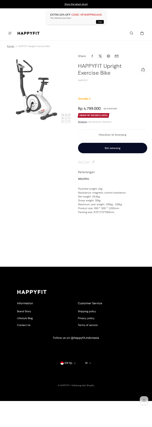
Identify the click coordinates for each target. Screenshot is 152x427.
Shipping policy (87, 311)
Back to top (24, 270)
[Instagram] (62, 348)
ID (86, 363)
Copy (100, 22)
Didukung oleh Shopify (83, 385)
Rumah (10, 46)
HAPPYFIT (65, 385)
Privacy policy (86, 318)
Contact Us (23, 325)
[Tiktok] (89, 348)
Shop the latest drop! (76, 4)
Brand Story (24, 311)
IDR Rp (68, 363)
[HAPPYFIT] (28, 33)
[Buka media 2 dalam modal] (37, 89)
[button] (131, 33)
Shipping (82, 121)
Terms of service (88, 325)
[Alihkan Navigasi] (10, 33)
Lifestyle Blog (25, 318)
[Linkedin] (76, 348)
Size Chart (84, 161)
